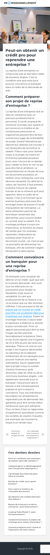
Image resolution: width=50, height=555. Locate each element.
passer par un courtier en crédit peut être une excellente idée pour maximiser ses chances (25, 313)
